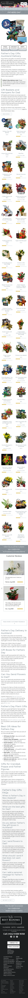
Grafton (11, 981)
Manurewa (12, 988)
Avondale (3, 991)
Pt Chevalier (21, 985)
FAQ (17, 960)
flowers (6, 927)
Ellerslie (11, 980)
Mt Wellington (13, 991)
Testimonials (19, 958)
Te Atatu (20, 991)
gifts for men (6, 703)
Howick (11, 985)
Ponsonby (21, 984)
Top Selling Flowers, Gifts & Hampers (9, 969)
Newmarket (21, 980)
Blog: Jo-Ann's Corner (9, 975)
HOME (17, 956)
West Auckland (22, 992)
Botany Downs (4, 992)
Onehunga (21, 983)
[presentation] (1, 588)
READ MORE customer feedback (14, 621)
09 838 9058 (4, 893)
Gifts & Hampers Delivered (8, 966)
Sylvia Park (21, 989)
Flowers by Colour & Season (9, 963)
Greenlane (12, 983)
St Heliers (21, 988)
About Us (18, 967)
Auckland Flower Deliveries (8, 957)
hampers (20, 927)
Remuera (21, 986)
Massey (11, 989)
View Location (13, 946)
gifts (13, 927)
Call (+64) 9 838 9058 (14, 934)
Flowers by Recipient (9, 961)
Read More (6, 114)
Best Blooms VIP (20, 961)
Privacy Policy (19, 966)
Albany (2, 988)
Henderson (12, 984)
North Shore (21, 981)
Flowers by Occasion (9, 960)
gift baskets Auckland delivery (13, 109)
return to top (7, 900)
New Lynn (12, 992)
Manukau (12, 986)
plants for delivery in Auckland (16, 720)
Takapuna (21, 990)
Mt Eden (11, 990)
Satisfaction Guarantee (19, 963)
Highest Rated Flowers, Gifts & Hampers (9, 973)
